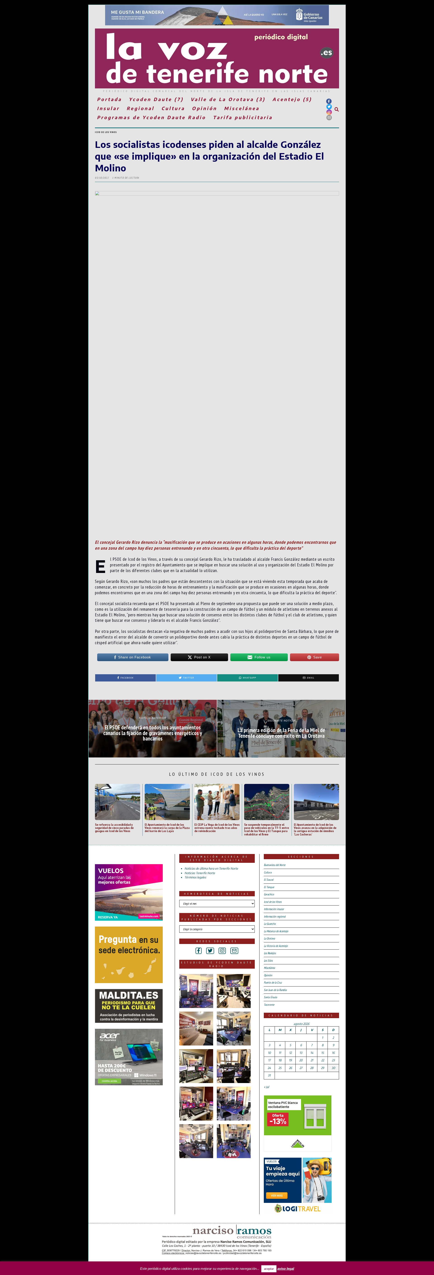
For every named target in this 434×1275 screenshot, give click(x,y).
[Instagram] (329, 112)
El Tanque (269, 887)
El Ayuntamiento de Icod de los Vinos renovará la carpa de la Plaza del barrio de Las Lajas (167, 827)
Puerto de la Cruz (273, 982)
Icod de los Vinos (106, 132)
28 (311, 1068)
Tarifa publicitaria (243, 117)
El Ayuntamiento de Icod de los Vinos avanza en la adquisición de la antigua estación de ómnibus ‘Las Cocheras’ (315, 829)
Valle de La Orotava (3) (228, 99)
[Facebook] (329, 101)
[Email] (329, 117)
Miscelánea (241, 108)
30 (333, 1068)
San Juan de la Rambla (275, 990)
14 (311, 1053)
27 (301, 1068)
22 (322, 1060)
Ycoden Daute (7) (156, 99)
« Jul (266, 1087)
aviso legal (285, 1268)
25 (279, 1068)
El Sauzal (268, 880)
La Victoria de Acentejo (276, 946)
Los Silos (268, 961)
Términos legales (195, 877)
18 (279, 1060)
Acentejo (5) (292, 99)
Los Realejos (270, 953)
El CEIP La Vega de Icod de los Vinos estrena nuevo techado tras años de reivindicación (217, 827)
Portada (109, 99)
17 (269, 1060)
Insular (108, 108)
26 (290, 1068)
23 (333, 1060)
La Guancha (270, 924)
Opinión (204, 108)
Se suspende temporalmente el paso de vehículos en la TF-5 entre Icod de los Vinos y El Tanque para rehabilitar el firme (266, 829)
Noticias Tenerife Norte (199, 873)
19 (290, 1060)
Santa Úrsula (270, 997)
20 (300, 1060)
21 (312, 1060)
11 (280, 1053)
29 (322, 1068)
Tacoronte (269, 1005)
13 (301, 1053)
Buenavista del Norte (274, 865)
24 (269, 1068)
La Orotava (269, 938)
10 (269, 1053)
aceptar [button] (269, 1268)
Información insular (274, 909)
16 (333, 1053)
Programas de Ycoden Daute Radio (151, 117)
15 (322, 1053)
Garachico (269, 894)
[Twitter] (329, 106)
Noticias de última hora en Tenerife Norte (211, 868)
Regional (140, 108)
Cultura (173, 108)
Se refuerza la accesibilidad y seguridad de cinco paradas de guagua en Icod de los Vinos (114, 827)
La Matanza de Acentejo (276, 931)
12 (290, 1053)
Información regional (274, 916)
